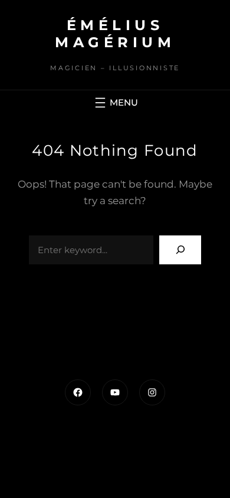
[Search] (180, 249)
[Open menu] (115, 102)
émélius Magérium (115, 34)
